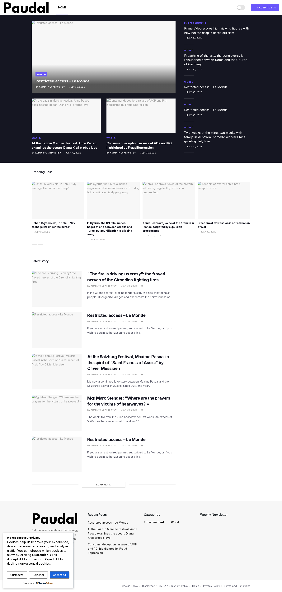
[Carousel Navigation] (141, 247)
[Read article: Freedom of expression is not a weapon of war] (224, 200)
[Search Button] (229, 7)
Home (62, 7)
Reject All (38, 574)
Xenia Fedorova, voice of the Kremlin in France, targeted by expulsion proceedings (168, 226)
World (41, 74)
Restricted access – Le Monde (62, 81)
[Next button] (40, 247)
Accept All (59, 574)
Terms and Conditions (237, 585)
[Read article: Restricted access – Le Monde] (104, 57)
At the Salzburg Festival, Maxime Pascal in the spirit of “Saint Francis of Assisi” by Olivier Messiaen (128, 362)
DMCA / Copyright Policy (173, 585)
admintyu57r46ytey (52, 86)
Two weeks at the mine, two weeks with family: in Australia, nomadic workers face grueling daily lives (214, 137)
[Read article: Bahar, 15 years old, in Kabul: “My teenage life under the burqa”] (58, 200)
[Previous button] (34, 247)
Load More (103, 484)
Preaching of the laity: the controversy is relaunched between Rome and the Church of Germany (215, 60)
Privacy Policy (211, 585)
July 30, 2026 (77, 86)
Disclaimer (148, 585)
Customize (17, 574)
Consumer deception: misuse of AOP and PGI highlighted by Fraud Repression (112, 549)
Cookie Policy (130, 585)
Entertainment (195, 23)
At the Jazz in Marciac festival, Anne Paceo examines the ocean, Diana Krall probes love (112, 533)
